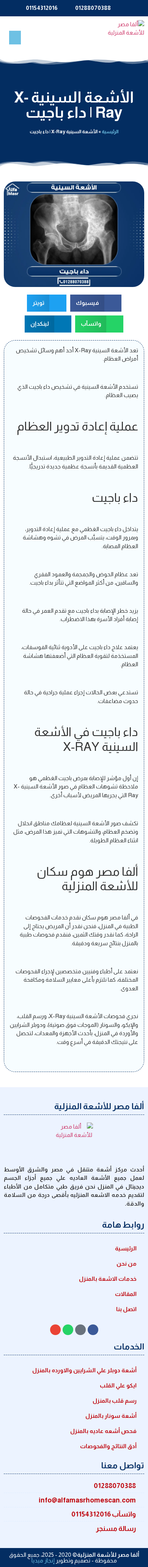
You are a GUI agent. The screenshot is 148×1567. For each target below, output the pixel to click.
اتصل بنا (126, 1309)
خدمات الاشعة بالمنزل (108, 1278)
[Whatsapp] (68, 1329)
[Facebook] (93, 1329)
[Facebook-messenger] (80, 1329)
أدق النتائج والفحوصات (108, 1446)
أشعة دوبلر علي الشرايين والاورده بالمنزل (84, 1370)
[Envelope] (55, 1329)
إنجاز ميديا (43, 1560)
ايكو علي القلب (118, 1385)
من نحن (127, 1263)
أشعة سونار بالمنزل (111, 1416)
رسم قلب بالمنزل (115, 1400)
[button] (15, 37)
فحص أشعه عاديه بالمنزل (103, 1431)
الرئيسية (110, 131)
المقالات (126, 1294)
